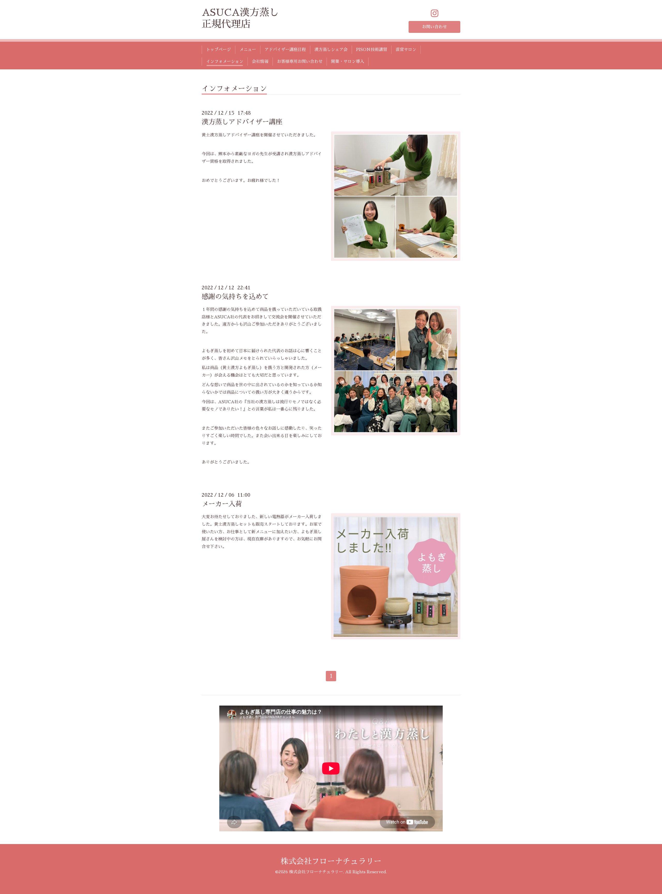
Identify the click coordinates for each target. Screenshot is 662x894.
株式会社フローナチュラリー (331, 861)
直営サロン (406, 50)
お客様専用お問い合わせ (299, 62)
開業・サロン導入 (347, 62)
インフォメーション (224, 62)
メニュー (247, 50)
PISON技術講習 (371, 50)
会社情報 (260, 62)
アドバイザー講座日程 (285, 50)
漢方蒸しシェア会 (331, 50)
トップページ (218, 50)
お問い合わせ (434, 27)
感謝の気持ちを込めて (235, 296)
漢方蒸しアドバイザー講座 (242, 122)
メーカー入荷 (222, 504)
